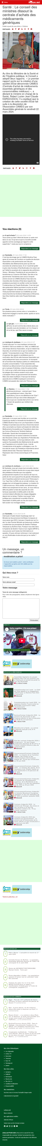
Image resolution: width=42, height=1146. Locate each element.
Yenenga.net (9, 1063)
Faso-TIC (8, 1061)
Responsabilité (10, 1086)
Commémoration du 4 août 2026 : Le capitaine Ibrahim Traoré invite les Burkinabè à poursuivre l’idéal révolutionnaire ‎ (27, 705)
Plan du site (9, 1079)
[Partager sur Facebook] (16, 29)
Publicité (8, 1074)
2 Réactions (21, 709)
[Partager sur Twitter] (19, 29)
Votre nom (6, 577)
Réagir (19, 696)
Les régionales (10, 1051)
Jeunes (7, 1065)
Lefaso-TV (8, 1054)
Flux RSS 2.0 (9, 1081)
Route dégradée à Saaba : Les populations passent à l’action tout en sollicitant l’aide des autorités (24, 977)
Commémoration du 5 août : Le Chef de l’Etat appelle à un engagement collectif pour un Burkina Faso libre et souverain (27, 692)
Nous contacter (8, 1113)
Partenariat (9, 1077)
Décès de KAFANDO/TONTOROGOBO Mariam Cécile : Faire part (22, 969)
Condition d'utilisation (12, 1084)
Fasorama (8, 1056)
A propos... (9, 1072)
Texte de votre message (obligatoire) (15, 592)
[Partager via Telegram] (28, 29)
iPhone (11, 1120)
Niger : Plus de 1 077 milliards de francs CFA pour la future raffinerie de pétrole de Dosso (24, 1001)
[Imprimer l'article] (31, 29)
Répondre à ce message (29, 248)
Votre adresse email (9, 582)
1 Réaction (20, 721)
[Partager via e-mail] (12, 29)
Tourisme (8, 1058)
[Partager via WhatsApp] (25, 29)
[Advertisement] (21, 196)
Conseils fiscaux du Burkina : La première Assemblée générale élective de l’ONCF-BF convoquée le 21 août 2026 (24, 961)
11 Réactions (21, 683)
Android (6, 1120)
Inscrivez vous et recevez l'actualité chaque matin (18, 1092)
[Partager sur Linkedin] (22, 29)
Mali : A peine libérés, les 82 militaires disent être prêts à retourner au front (22, 1008)
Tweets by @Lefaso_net (10, 897)
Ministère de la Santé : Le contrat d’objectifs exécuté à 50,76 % (26, 728)
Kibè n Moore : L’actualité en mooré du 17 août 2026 (24, 953)
